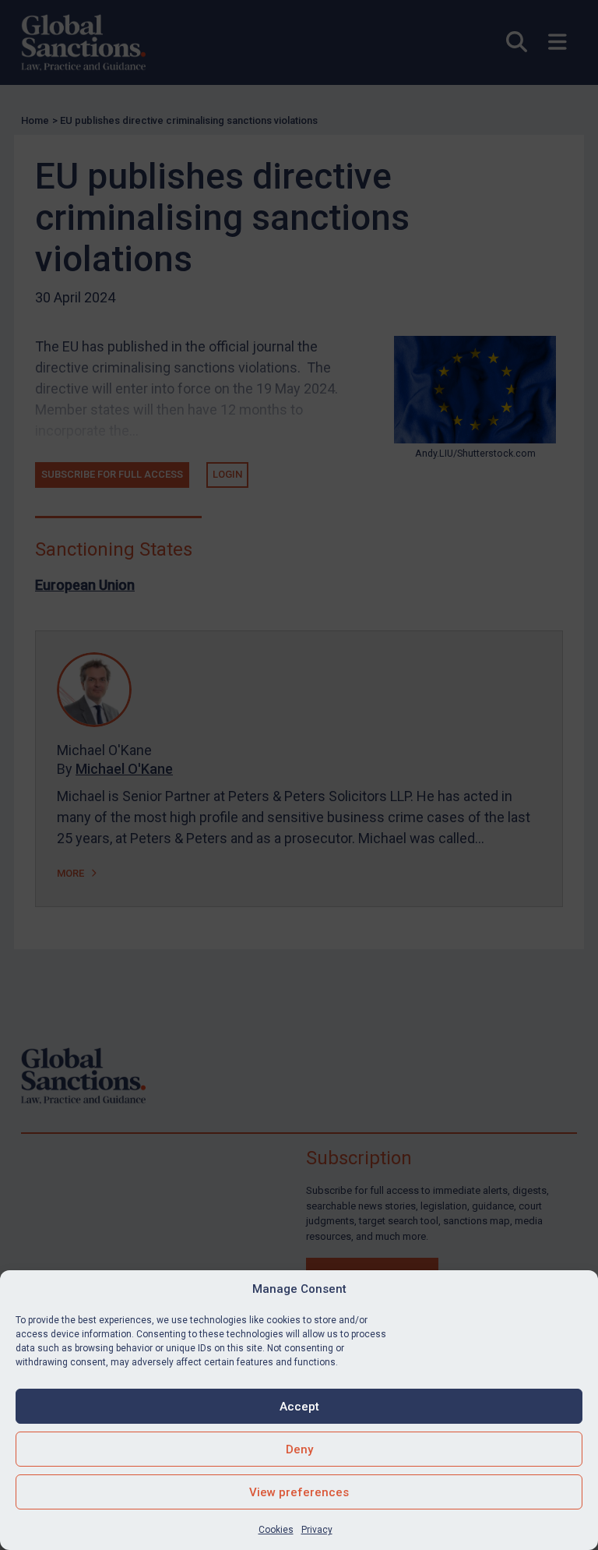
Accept (299, 1407)
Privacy (316, 1529)
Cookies (276, 1529)
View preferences (299, 1492)
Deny (299, 1449)
